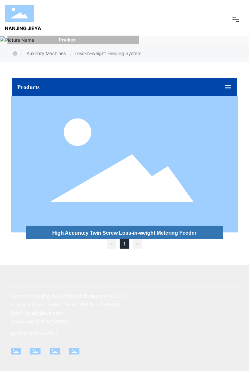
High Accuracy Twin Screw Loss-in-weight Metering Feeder (124, 233)
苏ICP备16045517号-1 (34, 333)
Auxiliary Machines (47, 53)
